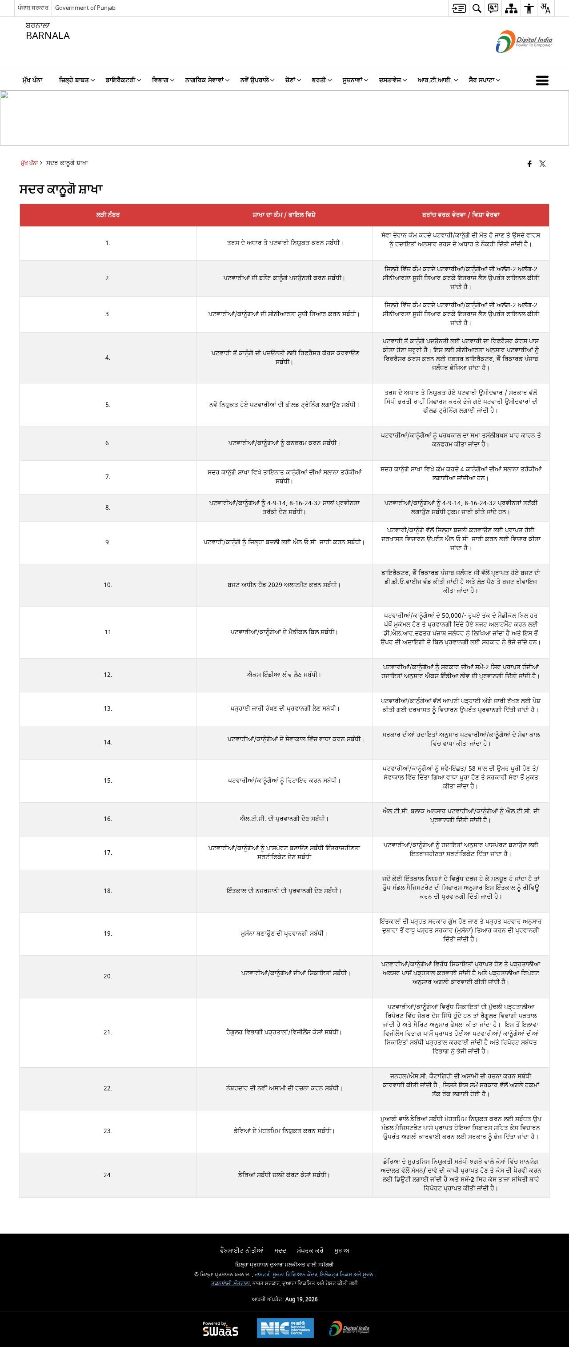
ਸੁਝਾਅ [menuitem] (341, 1250)
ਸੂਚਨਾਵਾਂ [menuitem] (352, 80)
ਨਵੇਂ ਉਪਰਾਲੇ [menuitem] (254, 80)
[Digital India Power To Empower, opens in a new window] (349, 1329)
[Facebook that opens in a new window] (529, 165)
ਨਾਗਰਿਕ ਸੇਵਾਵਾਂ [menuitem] (204, 80)
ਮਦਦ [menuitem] (280, 1250)
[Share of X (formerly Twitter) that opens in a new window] (542, 165)
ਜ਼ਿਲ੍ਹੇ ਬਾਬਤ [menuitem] (74, 80)
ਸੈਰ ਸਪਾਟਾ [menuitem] (481, 80)
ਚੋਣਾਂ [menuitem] (290, 80)
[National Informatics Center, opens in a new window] (285, 1329)
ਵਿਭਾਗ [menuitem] (160, 80)
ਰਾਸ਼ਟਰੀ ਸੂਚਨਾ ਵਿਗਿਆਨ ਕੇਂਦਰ (286, 1275)
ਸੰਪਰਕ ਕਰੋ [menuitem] (310, 1250)
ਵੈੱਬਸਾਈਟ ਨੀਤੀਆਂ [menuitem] (242, 1250)
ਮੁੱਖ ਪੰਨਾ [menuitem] (32, 80)
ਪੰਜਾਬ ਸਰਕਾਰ (33, 8)
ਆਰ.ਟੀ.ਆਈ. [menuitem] (435, 80)
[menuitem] (458, 8)
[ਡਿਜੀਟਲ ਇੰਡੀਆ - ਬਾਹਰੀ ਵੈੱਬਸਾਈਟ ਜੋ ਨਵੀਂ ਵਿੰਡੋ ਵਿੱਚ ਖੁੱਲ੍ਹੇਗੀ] (513, 60)
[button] (544, 80)
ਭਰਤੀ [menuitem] (319, 80)
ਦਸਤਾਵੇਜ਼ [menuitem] (390, 80)
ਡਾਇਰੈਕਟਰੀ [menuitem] (120, 80)
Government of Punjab (85, 8)
